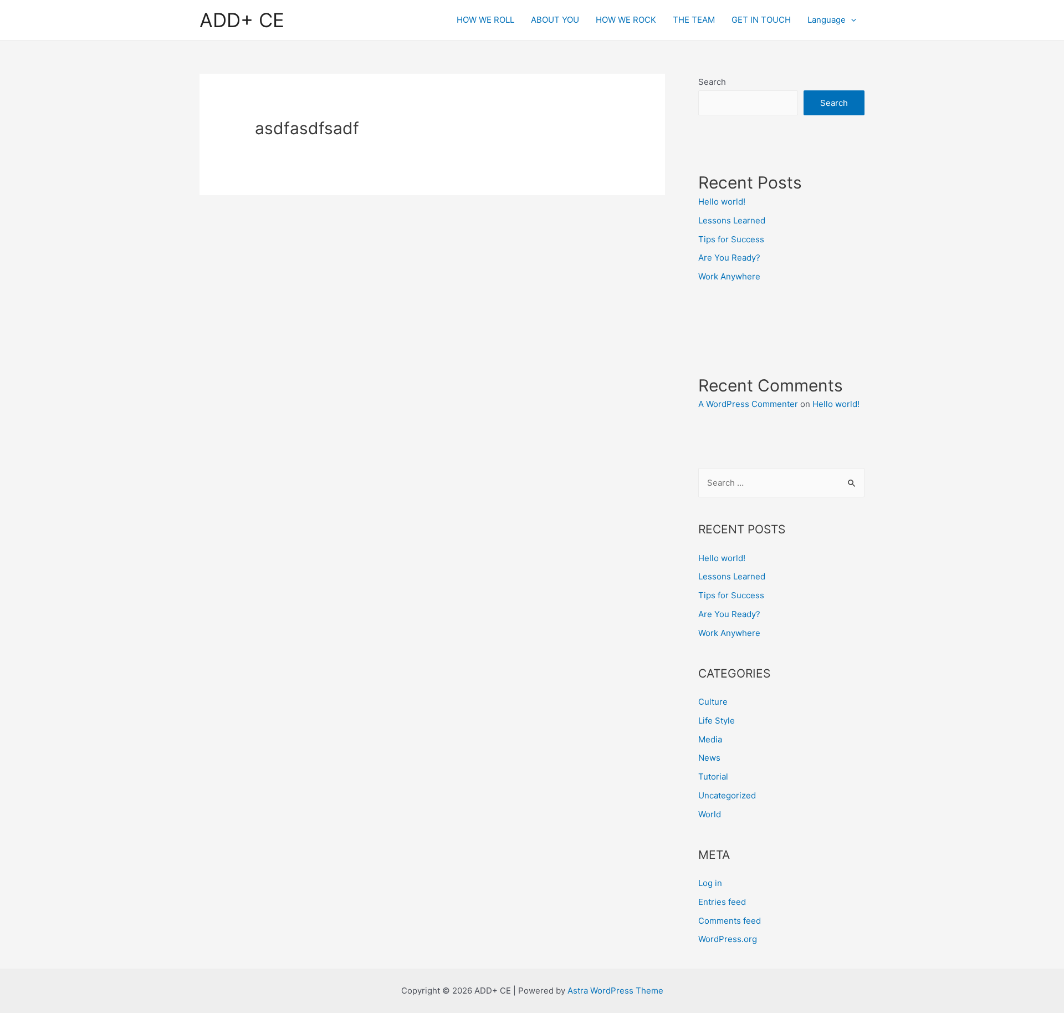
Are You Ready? (729, 257)
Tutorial (713, 776)
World (709, 814)
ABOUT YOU (555, 19)
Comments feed (729, 920)
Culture (713, 701)
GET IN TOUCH (761, 19)
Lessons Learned (731, 220)
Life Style (716, 720)
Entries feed (722, 902)
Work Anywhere (729, 276)
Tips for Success (731, 239)
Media (710, 739)
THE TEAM (694, 19)
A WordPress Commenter (748, 404)
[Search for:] (781, 482)
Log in (710, 883)
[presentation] (851, 20)
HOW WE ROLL (485, 19)
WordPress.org (727, 939)
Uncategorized (727, 795)
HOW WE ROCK (626, 19)
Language (826, 19)
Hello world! (721, 201)
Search (712, 82)
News (709, 757)
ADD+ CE (242, 20)
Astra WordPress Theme (615, 990)
